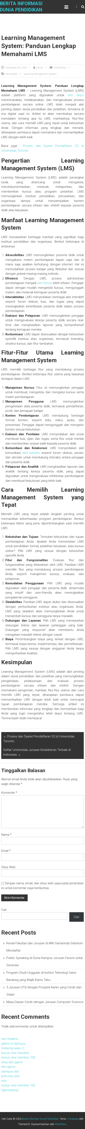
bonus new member (15, 1053)
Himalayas (73, 1118)
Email (6, 851)
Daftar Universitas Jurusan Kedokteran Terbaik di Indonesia (37, 752)
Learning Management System (40, 74)
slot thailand (9, 1039)
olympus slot (10, 1071)
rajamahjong (9, 1090)
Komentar (9, 793)
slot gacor (8, 1067)
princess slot (10, 1076)
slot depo (76, 95)
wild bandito (31, 453)
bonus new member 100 (18, 1057)
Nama (6, 835)
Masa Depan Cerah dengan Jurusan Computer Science (44, 1002)
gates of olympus (13, 1043)
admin (39, 67)
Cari (4, 910)
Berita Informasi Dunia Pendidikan (40, 1118)
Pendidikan (12, 74)
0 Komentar (60, 67)
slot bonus (44, 283)
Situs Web (8, 867)
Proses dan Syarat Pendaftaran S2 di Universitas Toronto (38, 739)
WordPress (60, 1124)
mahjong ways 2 (12, 1048)
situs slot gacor (12, 1062)
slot (3, 1081)
